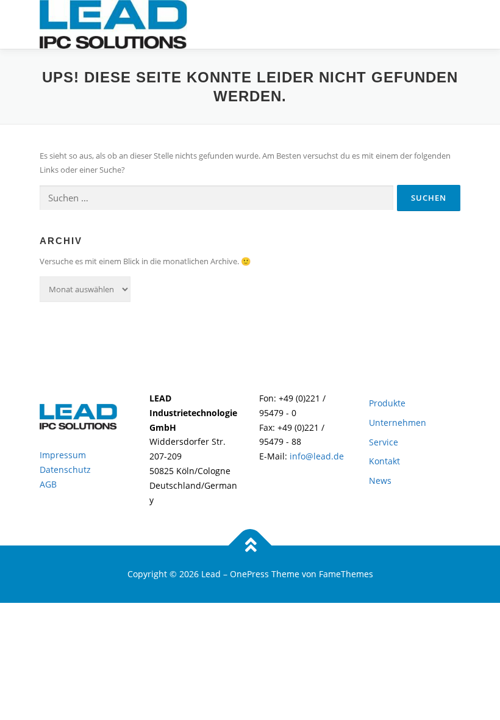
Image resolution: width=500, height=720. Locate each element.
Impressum (63, 455)
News (380, 480)
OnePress (249, 574)
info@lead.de (315, 456)
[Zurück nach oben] (250, 545)
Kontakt (384, 461)
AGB (48, 484)
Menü (449, 22)
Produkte (387, 403)
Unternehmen (397, 422)
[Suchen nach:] (216, 198)
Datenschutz (65, 469)
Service (383, 442)
